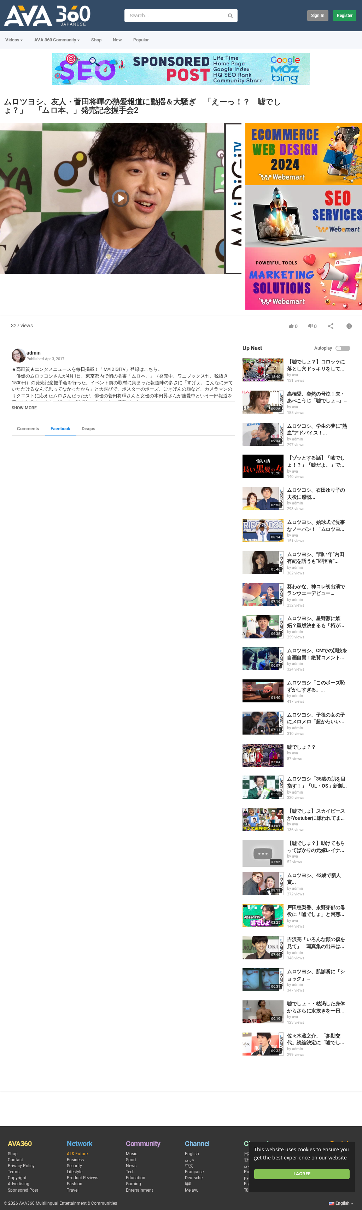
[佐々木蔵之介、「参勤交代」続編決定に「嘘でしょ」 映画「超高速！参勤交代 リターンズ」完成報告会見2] (263, 1044)
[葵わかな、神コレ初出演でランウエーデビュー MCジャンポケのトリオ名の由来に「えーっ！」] (263, 594)
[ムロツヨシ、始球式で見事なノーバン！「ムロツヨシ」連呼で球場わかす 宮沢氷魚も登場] (263, 530)
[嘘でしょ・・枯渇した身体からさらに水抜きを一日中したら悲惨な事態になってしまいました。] (263, 1011)
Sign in (318, 15)
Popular (141, 39)
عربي (189, 1159)
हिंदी (188, 1183)
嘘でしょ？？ (301, 747)
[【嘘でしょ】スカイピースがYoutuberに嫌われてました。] (263, 819)
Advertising (18, 1183)
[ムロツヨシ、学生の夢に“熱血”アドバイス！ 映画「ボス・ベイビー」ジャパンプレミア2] (263, 434)
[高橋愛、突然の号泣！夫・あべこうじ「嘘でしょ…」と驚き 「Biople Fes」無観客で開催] (263, 402)
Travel (72, 1190)
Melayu (192, 1190)
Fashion (74, 1183)
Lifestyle (74, 1171)
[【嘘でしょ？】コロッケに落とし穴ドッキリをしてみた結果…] (263, 369)
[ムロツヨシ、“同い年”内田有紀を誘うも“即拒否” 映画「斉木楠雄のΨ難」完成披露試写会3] (263, 562)
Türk (248, 1190)
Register (344, 15)
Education (135, 1177)
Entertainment (139, 1190)
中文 (189, 1165)
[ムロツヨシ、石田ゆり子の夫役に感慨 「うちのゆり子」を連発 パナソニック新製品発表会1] (263, 498)
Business (75, 1159)
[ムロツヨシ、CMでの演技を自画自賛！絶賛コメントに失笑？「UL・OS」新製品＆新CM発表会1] (263, 658)
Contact (15, 1159)
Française (194, 1171)
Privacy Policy (21, 1165)
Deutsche (194, 1177)
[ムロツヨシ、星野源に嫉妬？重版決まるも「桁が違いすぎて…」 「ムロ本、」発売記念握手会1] (263, 626)
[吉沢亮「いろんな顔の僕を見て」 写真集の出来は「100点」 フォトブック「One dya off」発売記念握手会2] (263, 947)
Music (131, 1153)
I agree (301, 1174)
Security (74, 1165)
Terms (13, 1171)
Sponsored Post (23, 1190)
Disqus (88, 428)
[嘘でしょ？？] (263, 755)
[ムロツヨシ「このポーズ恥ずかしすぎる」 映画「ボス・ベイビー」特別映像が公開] (263, 690)
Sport (131, 1159)
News (131, 1165)
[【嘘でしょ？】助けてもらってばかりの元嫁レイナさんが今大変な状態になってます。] (263, 853)
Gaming (133, 1183)
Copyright (17, 1177)
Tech (130, 1171)
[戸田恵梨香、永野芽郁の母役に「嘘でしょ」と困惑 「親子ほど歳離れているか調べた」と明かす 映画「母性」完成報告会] (263, 915)
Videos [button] (12, 39)
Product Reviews (82, 1177)
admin (34, 353)
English (192, 1153)
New (117, 39)
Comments (28, 428)
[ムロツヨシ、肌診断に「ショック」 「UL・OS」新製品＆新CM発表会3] (263, 979)
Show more (24, 407)
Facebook (60, 428)
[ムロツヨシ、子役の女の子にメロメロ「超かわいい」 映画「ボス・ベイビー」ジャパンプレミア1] (263, 723)
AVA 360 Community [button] (55, 39)
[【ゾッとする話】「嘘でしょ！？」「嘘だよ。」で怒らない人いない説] (263, 466)
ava (295, 375)
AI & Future (77, 1153)
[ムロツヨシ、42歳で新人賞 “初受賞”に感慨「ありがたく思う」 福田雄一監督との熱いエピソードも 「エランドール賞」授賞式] (263, 883)
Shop (96, 39)
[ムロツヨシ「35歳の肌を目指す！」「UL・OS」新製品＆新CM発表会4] (263, 787)
